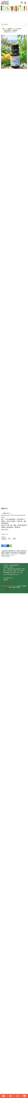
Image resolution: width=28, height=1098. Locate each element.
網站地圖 (5, 579)
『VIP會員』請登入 (5, 556)
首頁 (3, 28)
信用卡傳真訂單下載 (8, 578)
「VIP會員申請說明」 (14, 553)
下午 (9, 538)
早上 (3, 538)
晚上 (14, 538)
